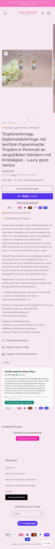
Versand (13, 175)
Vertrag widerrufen (16, 497)
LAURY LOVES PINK (23, 544)
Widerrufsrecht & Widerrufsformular (20, 479)
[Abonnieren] (41, 514)
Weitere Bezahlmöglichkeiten (27, 203)
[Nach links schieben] (22, 118)
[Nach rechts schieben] (33, 118)
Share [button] (7, 362)
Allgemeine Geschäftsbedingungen (20, 485)
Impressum (10, 467)
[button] (5, 13)
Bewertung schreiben (27, 438)
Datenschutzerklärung (15, 473)
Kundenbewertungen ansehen (19, 402)
